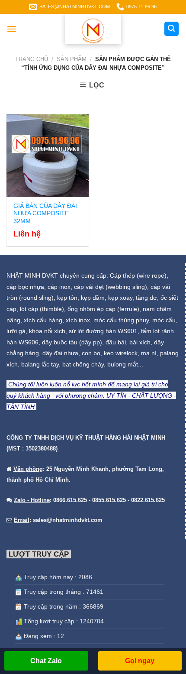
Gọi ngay (139, 660)
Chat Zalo (46, 660)
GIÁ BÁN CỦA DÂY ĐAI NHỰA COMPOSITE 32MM (45, 213)
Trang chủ (31, 59)
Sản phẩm (72, 59)
